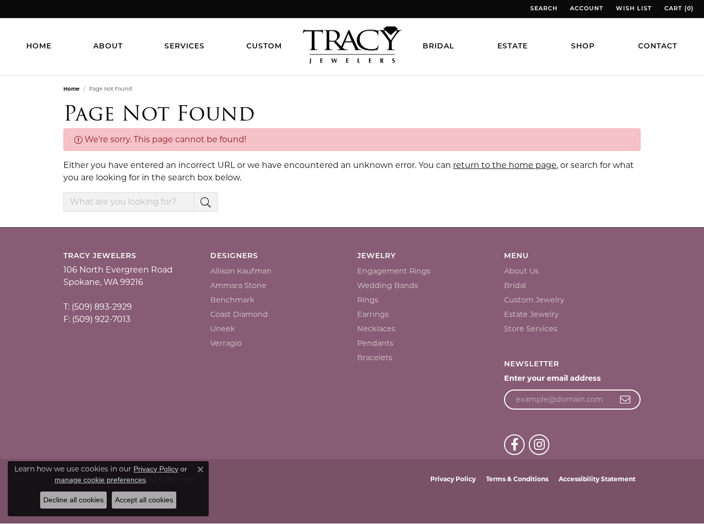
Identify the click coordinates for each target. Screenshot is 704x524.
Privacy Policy (453, 479)
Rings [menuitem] (367, 300)
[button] (543, 9)
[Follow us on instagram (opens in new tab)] (539, 444)
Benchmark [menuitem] (232, 300)
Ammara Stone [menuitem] (238, 285)
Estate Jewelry (531, 314)
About (108, 46)
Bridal (438, 46)
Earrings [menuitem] (373, 314)
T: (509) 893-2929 (97, 307)
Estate (512, 46)
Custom (264, 46)
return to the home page (505, 165)
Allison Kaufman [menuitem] (241, 271)
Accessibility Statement (597, 479)
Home (39, 46)
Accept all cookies (144, 500)
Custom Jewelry (534, 300)
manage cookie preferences (100, 480)
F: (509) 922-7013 (96, 319)
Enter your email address (552, 378)
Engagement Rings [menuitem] (393, 271)
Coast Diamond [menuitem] (239, 314)
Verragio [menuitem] (226, 343)
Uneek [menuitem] (222, 328)
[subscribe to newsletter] (625, 400)
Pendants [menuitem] (375, 343)
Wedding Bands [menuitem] (387, 285)
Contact (657, 46)
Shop (583, 46)
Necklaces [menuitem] (376, 328)
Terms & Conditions (517, 479)
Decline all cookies (73, 500)
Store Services (530, 328)
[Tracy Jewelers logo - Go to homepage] (352, 46)
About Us (521, 271)
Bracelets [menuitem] (374, 357)
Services (184, 46)
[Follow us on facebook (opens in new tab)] (514, 444)
